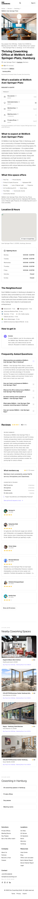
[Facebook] (2, 882)
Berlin (22, 838)
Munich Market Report (27, 863)
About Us (4, 852)
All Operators (24, 836)
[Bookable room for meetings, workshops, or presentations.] (17, 114)
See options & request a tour (12, 500)
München (23, 841)
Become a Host (6, 857)
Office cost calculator (26, 857)
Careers (3, 860)
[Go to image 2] (17, 38)
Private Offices (5, 831)
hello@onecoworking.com (9, 877)
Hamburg (16, 8)
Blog (21, 855)
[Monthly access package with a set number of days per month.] (17, 108)
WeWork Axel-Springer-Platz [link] (9, 11)
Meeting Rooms (6, 833)
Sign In (33, 3)
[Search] (20, 3)
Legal (22, 865)
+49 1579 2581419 (6, 874)
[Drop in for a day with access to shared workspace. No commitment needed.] (16, 96)
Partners (3, 855)
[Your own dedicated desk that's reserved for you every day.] (19, 102)
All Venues (23, 833)
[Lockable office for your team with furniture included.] (17, 120)
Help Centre (23, 852)
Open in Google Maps (28, 239)
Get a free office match (8, 838)
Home (3, 8)
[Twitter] (7, 882)
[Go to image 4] (20, 38)
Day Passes (4, 836)
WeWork (11, 68)
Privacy (19, 893)
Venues (9, 8)
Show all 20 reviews (9, 608)
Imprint (25, 893)
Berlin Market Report (26, 860)
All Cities (23, 831)
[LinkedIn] (10, 882)
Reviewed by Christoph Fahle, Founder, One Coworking (15, 74)
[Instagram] (5, 882)
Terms (13, 893)
